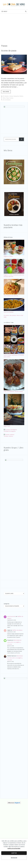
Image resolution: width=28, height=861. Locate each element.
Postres (21, 96)
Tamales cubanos (8, 436)
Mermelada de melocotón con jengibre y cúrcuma (14, 642)
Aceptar (14, 853)
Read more (6, 91)
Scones (11, 98)
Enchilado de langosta (9, 431)
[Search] (21, 139)
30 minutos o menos (8, 96)
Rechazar (14, 858)
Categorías (6, 603)
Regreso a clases (8, 256)
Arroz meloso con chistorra (11, 295)
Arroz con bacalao (8, 312)
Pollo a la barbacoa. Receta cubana (13, 391)
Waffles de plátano (17, 630)
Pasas (7, 98)
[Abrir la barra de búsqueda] (26, 11)
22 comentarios (7, 99)
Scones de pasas (8, 50)
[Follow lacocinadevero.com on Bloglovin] (14, 803)
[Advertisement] (14, 28)
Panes (4, 98)
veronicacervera (11, 616)
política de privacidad (14, 848)
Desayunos (16, 96)
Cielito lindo (7, 426)
